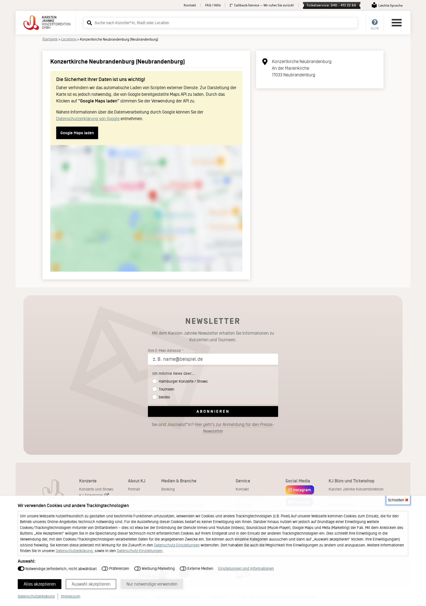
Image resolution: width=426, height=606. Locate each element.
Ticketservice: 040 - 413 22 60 (331, 5)
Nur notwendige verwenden (152, 584)
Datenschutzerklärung (74, 551)
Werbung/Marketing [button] (158, 568)
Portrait (134, 489)
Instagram (301, 490)
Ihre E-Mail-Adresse (164, 350)
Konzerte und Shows (96, 489)
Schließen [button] (396, 500)
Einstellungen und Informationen (246, 568)
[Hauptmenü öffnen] (397, 22)
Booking (168, 489)
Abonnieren (213, 411)
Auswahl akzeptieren (91, 584)
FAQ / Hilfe (213, 5)
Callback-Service (263, 5)
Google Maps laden (77, 133)
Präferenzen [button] (118, 568)
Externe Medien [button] (199, 568)
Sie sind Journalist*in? (213, 428)
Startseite (50, 39)
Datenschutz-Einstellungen (177, 545)
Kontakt (190, 5)
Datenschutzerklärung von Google (88, 118)
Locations (68, 39)
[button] (89, 23)
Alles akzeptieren (40, 584)
